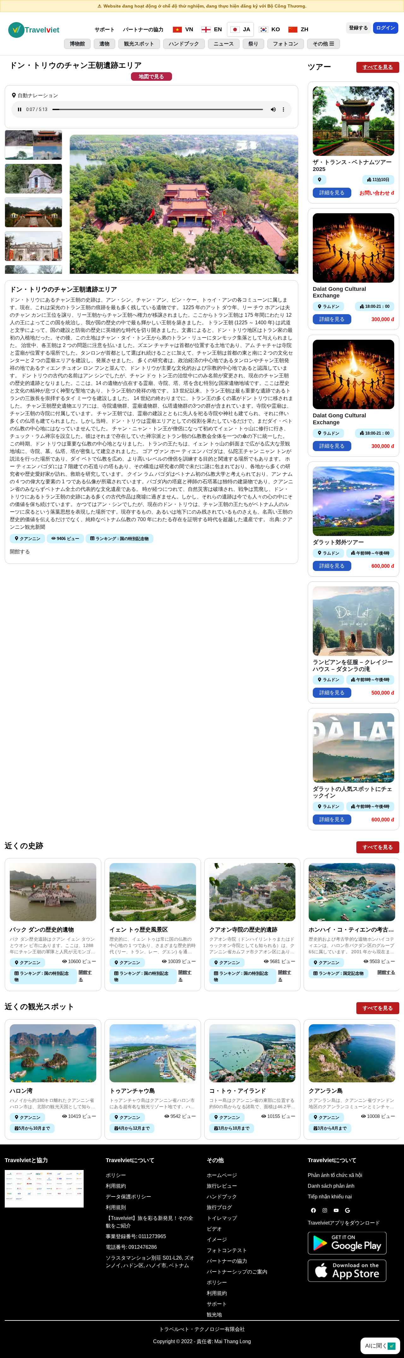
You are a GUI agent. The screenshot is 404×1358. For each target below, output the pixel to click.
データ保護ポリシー (128, 1196)
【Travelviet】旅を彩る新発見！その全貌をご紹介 (149, 1221)
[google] (347, 1210)
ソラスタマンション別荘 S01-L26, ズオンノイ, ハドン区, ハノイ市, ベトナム (150, 1261)
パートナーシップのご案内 (237, 1271)
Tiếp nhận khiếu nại (330, 1196)
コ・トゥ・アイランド (237, 1091)
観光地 (214, 1314)
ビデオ (214, 1229)
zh (303, 29)
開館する (20, 551)
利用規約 (116, 1186)
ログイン (385, 27)
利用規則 (116, 1207)
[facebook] (313, 1210)
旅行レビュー (222, 1186)
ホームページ (222, 1175)
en (217, 29)
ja (245, 29)
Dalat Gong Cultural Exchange (339, 292)
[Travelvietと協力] (44, 1188)
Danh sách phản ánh (331, 1186)
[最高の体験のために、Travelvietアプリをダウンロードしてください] (347, 1245)
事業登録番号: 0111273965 (136, 1236)
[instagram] (324, 1210)
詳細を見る (332, 192)
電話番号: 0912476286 (131, 1247)
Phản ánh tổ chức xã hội (335, 1175)
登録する (358, 27)
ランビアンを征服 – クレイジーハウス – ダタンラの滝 (353, 665)
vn (188, 29)
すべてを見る (378, 67)
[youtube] (336, 1210)
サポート (105, 29)
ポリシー (116, 1175)
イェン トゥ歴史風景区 (139, 929)
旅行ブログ (219, 1207)
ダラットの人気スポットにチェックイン (352, 792)
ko (275, 29)
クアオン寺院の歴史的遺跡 (243, 929)
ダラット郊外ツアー (338, 542)
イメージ (217, 1239)
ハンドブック (222, 1196)
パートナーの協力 (143, 29)
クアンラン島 (326, 1091)
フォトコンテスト (227, 1250)
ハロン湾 (21, 1091)
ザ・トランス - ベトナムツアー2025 (352, 165)
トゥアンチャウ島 (132, 1091)
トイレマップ (222, 1218)
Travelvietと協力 (26, 1160)
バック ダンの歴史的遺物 (42, 929)
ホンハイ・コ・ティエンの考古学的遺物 (351, 929)
